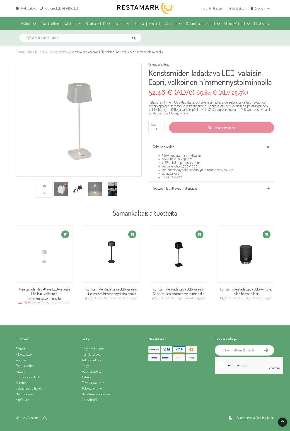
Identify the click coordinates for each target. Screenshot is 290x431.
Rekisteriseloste (91, 360)
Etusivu (20, 52)
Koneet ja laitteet (58, 52)
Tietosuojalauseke (93, 383)
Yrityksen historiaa (93, 349)
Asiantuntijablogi (212, 8)
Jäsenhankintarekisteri (96, 394)
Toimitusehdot (91, 354)
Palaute (86, 377)
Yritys (85, 366)
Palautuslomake (92, 388)
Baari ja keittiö (37, 52)
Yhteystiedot (89, 400)
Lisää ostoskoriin (225, 128)
